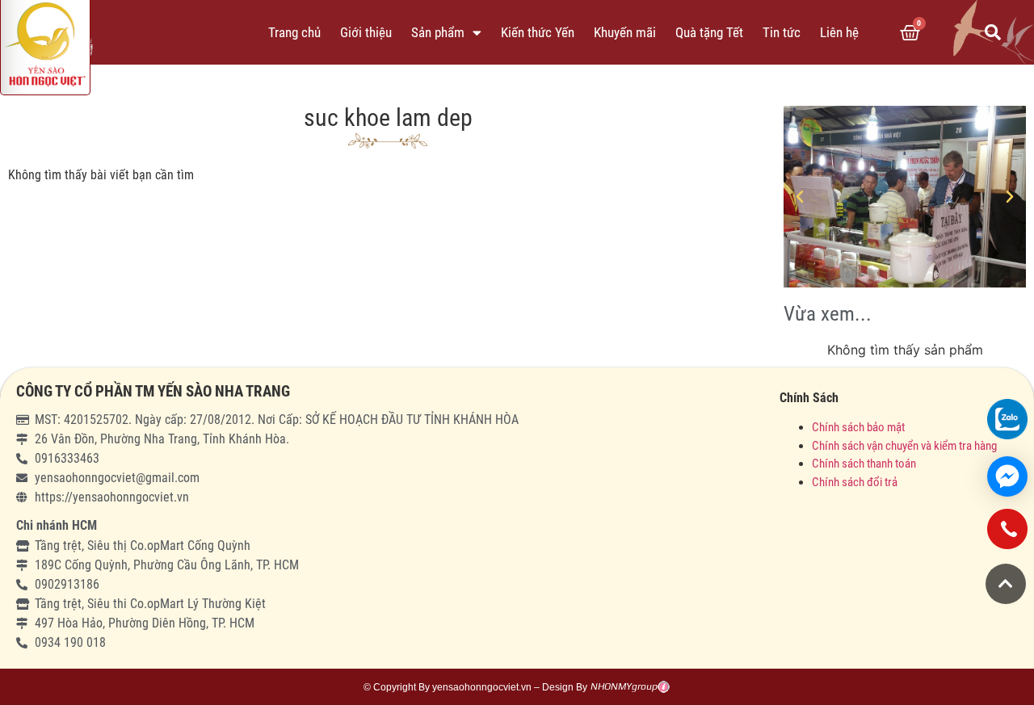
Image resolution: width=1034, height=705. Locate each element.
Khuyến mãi (625, 32)
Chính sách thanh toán (864, 463)
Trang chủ (294, 32)
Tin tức (782, 32)
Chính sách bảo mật (859, 427)
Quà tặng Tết (709, 32)
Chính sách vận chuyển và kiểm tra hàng (904, 446)
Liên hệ (839, 32)
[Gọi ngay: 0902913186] (1007, 535)
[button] (993, 32)
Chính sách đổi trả (854, 482)
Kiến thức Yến (537, 32)
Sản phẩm (437, 32)
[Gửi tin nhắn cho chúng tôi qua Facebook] (1007, 476)
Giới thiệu (366, 32)
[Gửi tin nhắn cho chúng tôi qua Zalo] (1007, 419)
